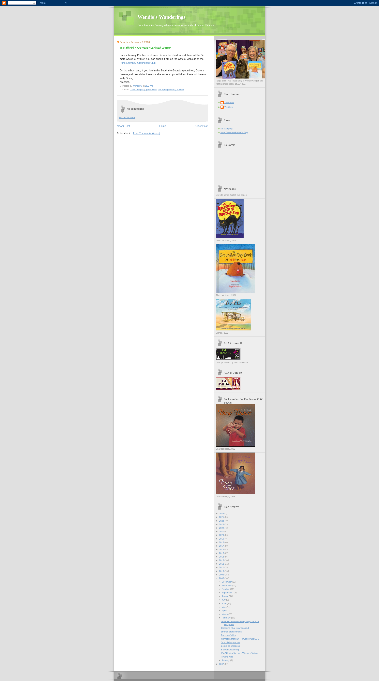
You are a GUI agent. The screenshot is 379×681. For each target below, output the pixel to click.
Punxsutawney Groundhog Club (138, 62)
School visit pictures (230, 642)
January (226, 660)
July (224, 600)
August (225, 596)
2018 (221, 542)
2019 (221, 539)
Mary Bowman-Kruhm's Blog (234, 132)
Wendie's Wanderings (161, 17)
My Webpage (226, 128)
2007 (221, 664)
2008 (221, 578)
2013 (221, 560)
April (224, 610)
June (224, 603)
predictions (151, 89)
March (225, 614)
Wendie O (229, 102)
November (227, 585)
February (226, 617)
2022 (221, 528)
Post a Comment (127, 117)
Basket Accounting (230, 649)
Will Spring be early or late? (171, 89)
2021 (221, 531)
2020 (221, 535)
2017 (221, 546)
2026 (221, 513)
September (227, 592)
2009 (221, 574)
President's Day (228, 635)
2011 (221, 567)
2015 (221, 553)
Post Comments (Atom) (146, 133)
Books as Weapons (230, 646)
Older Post (201, 125)
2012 (221, 564)
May (224, 607)
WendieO (228, 107)
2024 (221, 521)
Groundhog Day (137, 89)
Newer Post (123, 125)
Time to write (227, 657)
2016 (221, 549)
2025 (221, 517)
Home (162, 125)
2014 (221, 557)
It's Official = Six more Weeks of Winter (239, 653)
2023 (221, 524)
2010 (221, 571)
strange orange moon (231, 631)
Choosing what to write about (235, 628)
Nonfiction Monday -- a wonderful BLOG (240, 639)
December (227, 582)
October (226, 589)
